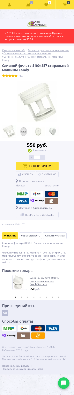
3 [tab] (28, 297)
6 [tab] (46, 297)
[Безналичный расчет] (38, 335)
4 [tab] (34, 297)
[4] (12, 76)
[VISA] (22, 201)
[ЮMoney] (37, 201)
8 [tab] (59, 297)
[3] (9, 76)
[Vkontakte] (5, 313)
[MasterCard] (51, 194)
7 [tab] (52, 297)
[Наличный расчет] (51, 201)
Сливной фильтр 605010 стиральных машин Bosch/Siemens (44, 281)
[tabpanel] (37, 283)
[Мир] (22, 194)
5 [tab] (40, 297)
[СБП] (37, 194)
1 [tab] (15, 297)
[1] (3, 76)
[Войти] (9, 4)
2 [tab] (22, 297)
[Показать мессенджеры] (63, 383)
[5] (15, 76)
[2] (6, 76)
